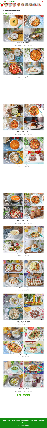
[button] (42, 1)
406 (24, 395)
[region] (23, 92)
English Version (23, 422)
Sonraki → (28, 395)
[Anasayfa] (9, 1)
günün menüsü (30, 45)
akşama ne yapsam (18, 45)
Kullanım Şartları (41, 420)
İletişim (9, 420)
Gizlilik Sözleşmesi (34, 420)
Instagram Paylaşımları (25, 420)
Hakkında (4, 420)
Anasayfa (5, 13)
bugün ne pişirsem (24, 45)
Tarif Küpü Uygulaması (16, 420)
